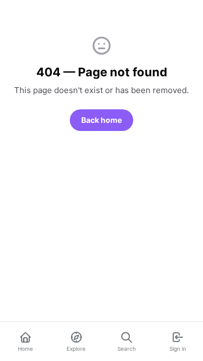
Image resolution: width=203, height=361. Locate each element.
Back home (101, 119)
